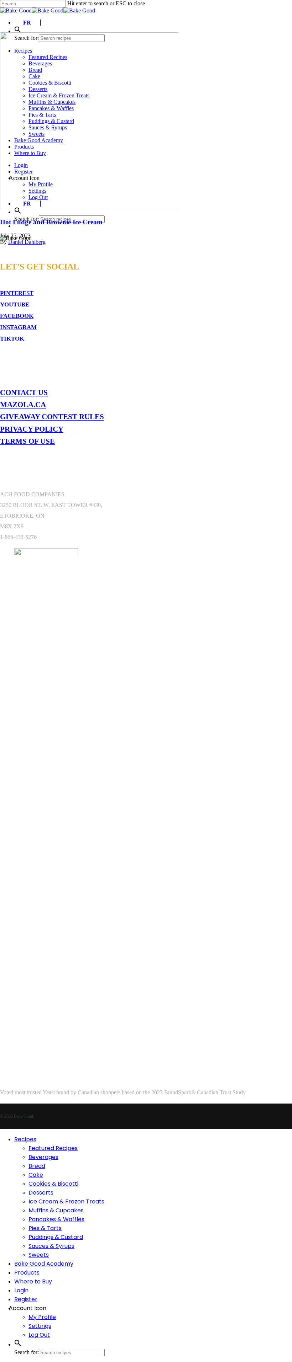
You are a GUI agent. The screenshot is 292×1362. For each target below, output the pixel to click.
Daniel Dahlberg (27, 242)
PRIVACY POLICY (31, 429)
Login (21, 1290)
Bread (36, 1166)
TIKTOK (12, 338)
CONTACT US (24, 392)
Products (27, 1272)
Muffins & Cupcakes (56, 1210)
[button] (17, 31)
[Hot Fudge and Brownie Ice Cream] (89, 208)
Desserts (40, 1193)
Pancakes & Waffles (56, 1219)
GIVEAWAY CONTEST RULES (52, 416)
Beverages (43, 1157)
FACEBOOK (16, 316)
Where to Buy (33, 1281)
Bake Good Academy (43, 1264)
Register (25, 1299)
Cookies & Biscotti (53, 1184)
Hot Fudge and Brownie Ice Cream (51, 222)
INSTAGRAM (18, 327)
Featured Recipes (53, 1148)
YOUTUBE (14, 304)
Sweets (38, 1255)
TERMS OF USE (27, 441)
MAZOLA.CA (23, 404)
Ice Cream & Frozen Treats (66, 1201)
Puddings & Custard (55, 1237)
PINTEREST (16, 293)
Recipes (25, 1139)
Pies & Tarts (45, 1228)
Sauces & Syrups (51, 1246)
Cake (35, 1175)
